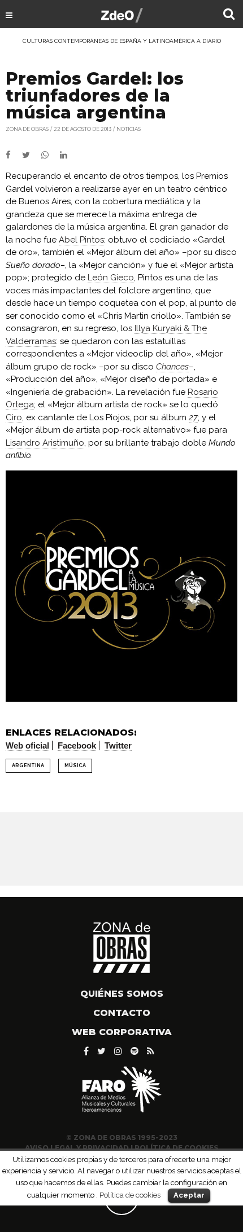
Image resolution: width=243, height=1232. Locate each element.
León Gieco (111, 277)
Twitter (118, 745)
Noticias (128, 129)
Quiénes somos (121, 993)
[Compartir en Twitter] (31, 155)
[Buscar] (229, 15)
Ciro (14, 417)
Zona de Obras (27, 129)
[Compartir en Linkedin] (68, 155)
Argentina (28, 765)
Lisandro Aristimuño (45, 443)
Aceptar (189, 1195)
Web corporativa (122, 1032)
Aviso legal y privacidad (77, 1147)
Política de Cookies (176, 1147)
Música (75, 765)
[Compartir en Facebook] (14, 155)
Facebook (77, 745)
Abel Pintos (81, 240)
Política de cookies (129, 1194)
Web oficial (27, 745)
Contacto (121, 1012)
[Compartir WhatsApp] (49, 155)
